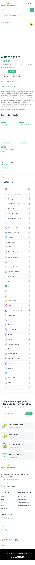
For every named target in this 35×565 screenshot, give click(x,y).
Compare (5, 76)
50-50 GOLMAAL (24, 138)
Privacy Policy (22, 496)
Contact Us (4, 508)
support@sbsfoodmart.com (13, 483)
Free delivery (13, 434)
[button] (31, 24)
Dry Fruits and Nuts (13, 81)
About (2, 499)
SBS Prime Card (5, 527)
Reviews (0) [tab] (15, 86)
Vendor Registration (6, 530)
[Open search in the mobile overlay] (17, 10)
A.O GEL (4, 138)
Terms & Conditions (23, 502)
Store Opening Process (7, 518)
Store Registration (6, 521)
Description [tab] (5, 86)
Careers (3, 505)
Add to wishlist (16, 76)
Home (2, 15)
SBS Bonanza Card (6, 524)
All (7, 15)
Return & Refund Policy (24, 505)
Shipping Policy (22, 499)
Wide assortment (15, 454)
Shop (2, 502)
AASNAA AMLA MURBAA (8, 162)
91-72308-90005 (12, 480)
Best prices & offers (16, 425)
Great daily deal (14, 444)
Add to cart (12, 71)
